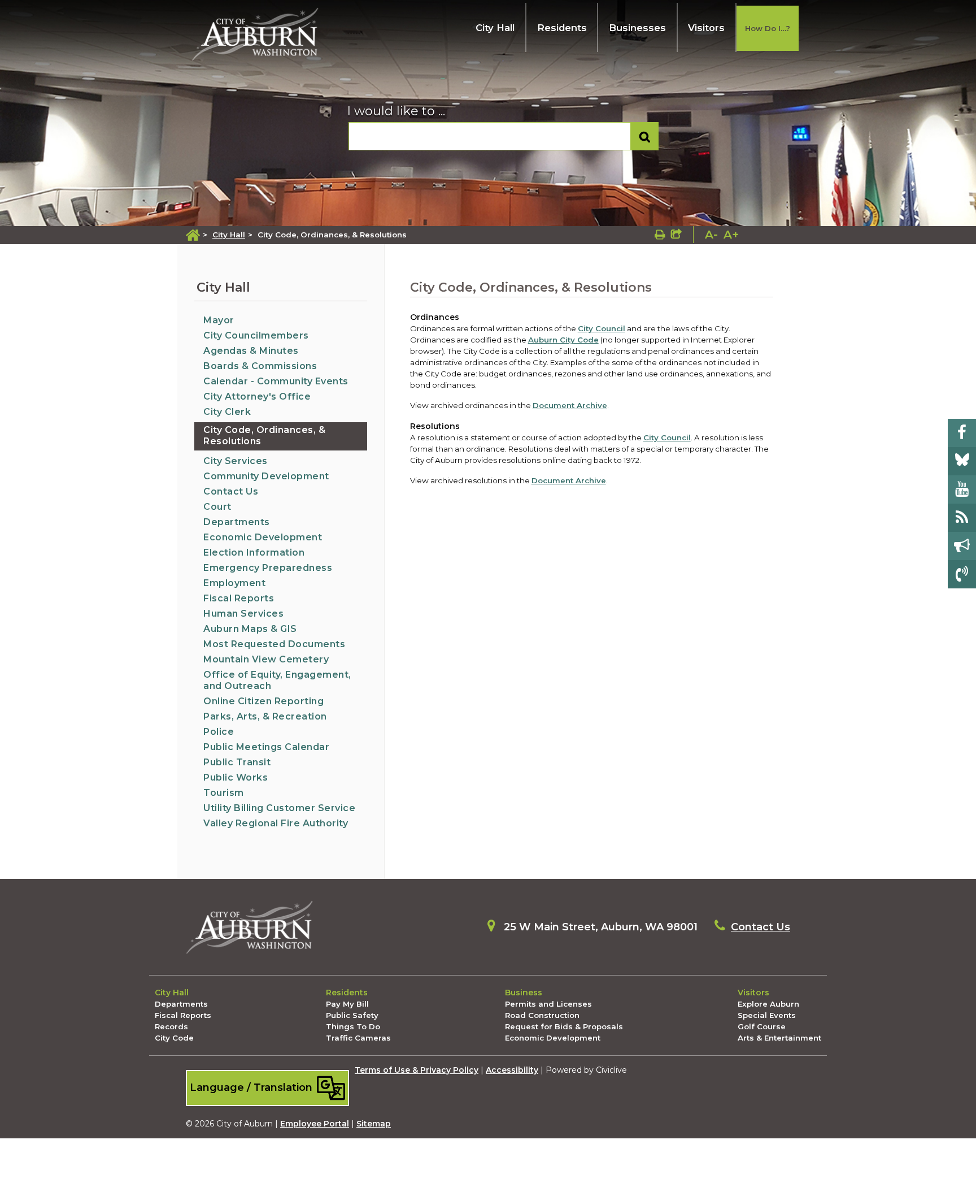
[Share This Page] (676, 234)
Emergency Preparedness (267, 567)
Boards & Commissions (260, 366)
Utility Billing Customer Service (279, 808)
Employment (234, 583)
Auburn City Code (563, 339)
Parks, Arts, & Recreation (265, 716)
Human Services (243, 613)
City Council (601, 328)
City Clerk (227, 411)
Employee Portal (314, 1124)
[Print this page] (660, 234)
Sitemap (373, 1124)
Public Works (235, 777)
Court (217, 506)
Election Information (253, 552)
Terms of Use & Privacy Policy (416, 1070)
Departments (236, 522)
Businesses (637, 27)
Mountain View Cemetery (266, 659)
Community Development (266, 476)
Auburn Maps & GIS (250, 628)
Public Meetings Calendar (266, 747)
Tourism (223, 792)
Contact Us (230, 491)
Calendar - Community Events (275, 381)
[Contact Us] (962, 574)
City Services (235, 461)
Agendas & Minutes (251, 350)
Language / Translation (252, 1087)
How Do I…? (767, 28)
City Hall (495, 27)
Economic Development (262, 537)
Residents (562, 27)
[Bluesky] (962, 461)
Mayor (218, 320)
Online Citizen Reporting (263, 701)
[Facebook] (962, 433)
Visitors (706, 27)
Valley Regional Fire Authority (275, 823)
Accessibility (512, 1070)
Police (218, 731)
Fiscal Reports (238, 598)
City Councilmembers (256, 335)
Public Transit (237, 762)
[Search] (645, 136)
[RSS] (962, 518)
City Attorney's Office (257, 396)
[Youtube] (962, 489)
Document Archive (570, 405)
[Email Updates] (962, 546)
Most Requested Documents (274, 644)
